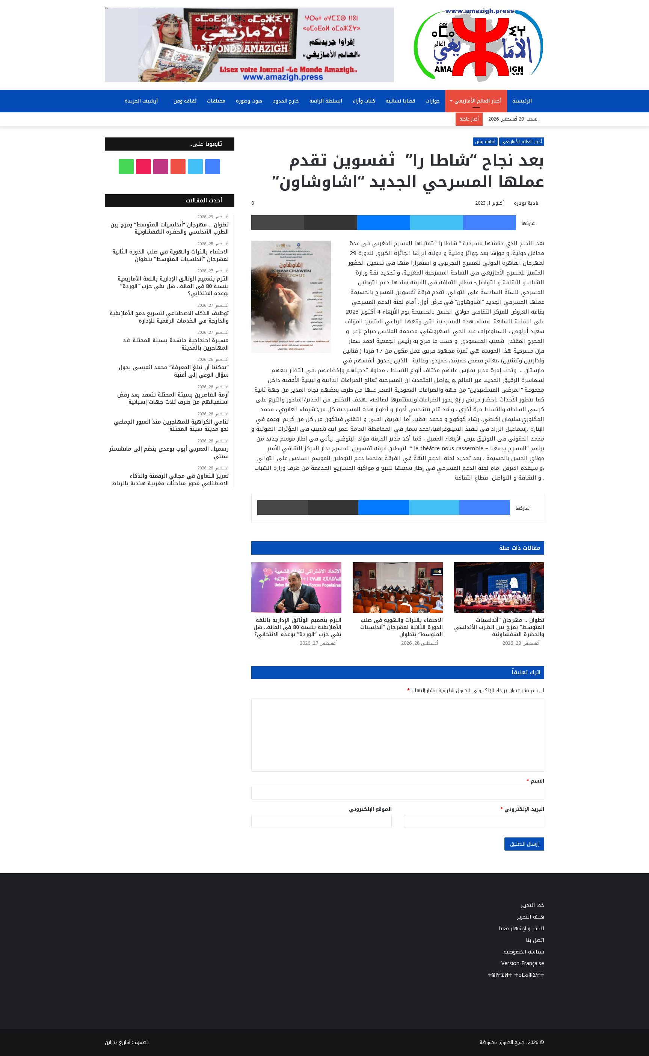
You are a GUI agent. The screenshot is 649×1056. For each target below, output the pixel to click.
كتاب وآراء (364, 101)
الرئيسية (522, 101)
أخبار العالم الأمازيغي (477, 101)
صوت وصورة (249, 101)
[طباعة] (277, 222)
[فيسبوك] (489, 222)
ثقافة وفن (185, 101)
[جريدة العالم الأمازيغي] (478, 44)
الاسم (535, 781)
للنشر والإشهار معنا (521, 928)
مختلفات (216, 101)
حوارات (433, 101)
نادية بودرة (526, 203)
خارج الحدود (286, 101)
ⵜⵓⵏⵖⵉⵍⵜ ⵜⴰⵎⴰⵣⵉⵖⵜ (516, 975)
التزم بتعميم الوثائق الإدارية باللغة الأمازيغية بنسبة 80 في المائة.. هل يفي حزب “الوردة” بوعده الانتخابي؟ (297, 627)
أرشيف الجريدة (142, 101)
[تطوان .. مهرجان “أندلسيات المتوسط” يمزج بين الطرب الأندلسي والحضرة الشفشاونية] (499, 587)
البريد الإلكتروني (522, 809)
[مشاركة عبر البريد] (330, 222)
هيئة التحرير (530, 917)
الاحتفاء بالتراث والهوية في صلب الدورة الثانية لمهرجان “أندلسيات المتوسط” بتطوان (401, 627)
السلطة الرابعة (325, 101)
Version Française (522, 963)
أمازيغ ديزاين (117, 1042)
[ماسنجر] (383, 222)
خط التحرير (532, 905)
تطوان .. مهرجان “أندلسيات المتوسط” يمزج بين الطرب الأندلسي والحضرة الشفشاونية (499, 627)
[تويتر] (436, 222)
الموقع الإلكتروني (370, 809)
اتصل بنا (535, 940)
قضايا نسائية (400, 101)
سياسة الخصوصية (524, 951)
